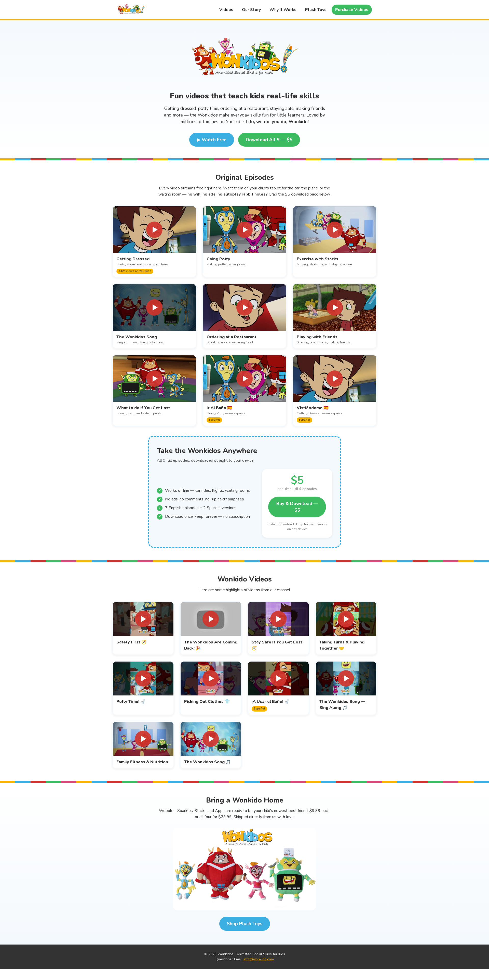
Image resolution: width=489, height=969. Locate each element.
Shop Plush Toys (244, 924)
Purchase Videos (351, 9)
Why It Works (282, 9)
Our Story (251, 9)
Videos (226, 9)
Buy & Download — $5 (297, 506)
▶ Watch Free (211, 140)
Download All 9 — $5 (269, 140)
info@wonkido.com (258, 959)
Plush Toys (316, 9)
